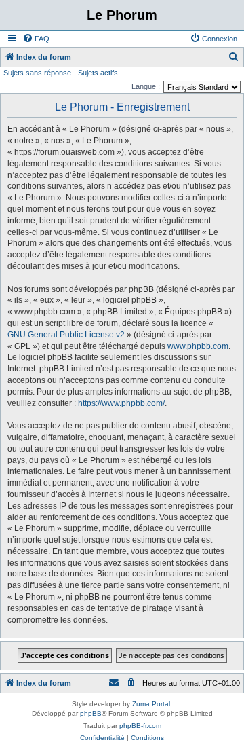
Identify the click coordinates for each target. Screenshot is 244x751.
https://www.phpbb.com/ (121, 403)
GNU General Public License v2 (66, 335)
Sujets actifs (98, 73)
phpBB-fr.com (140, 725)
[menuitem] (35, 39)
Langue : (145, 86)
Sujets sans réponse (37, 73)
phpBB (91, 713)
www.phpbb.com (197, 346)
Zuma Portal (151, 704)
